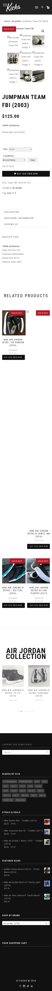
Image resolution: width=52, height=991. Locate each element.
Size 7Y (22, 786)
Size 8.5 (38, 786)
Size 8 (30, 786)
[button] (42, 31)
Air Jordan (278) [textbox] (25, 923)
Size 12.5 (25, 795)
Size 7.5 (13, 786)
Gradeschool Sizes (25, 781)
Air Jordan (16, 21)
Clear (32, 160)
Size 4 (37, 781)
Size (5, 149)
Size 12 (16, 795)
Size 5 (45, 781)
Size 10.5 (32, 791)
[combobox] (26, 923)
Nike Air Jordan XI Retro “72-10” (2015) (13, 693)
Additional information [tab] (19, 218)
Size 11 (40, 791)
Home (7, 21)
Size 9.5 (13, 791)
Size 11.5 (11, 192)
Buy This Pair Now (27, 174)
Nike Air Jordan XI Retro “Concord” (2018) (39, 693)
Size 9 (6, 791)
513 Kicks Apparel (10, 781)
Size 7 (6, 786)
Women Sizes (20, 800)
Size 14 (42, 795)
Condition (8, 156)
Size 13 (34, 795)
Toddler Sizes (8, 800)
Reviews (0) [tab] (11, 224)
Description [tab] (11, 212)
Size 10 (22, 791)
